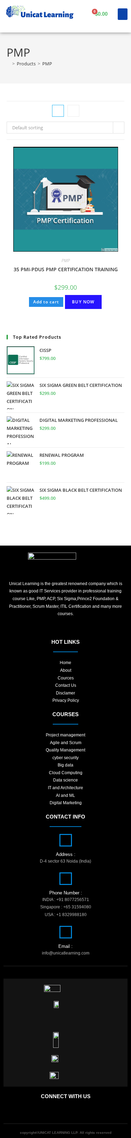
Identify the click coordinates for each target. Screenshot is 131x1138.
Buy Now (83, 302)
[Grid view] (58, 111)
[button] (123, 14)
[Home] (8, 63)
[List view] (73, 111)
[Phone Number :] (65, 878)
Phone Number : (65, 892)
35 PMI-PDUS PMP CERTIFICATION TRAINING (66, 269)
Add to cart (46, 302)
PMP (47, 63)
